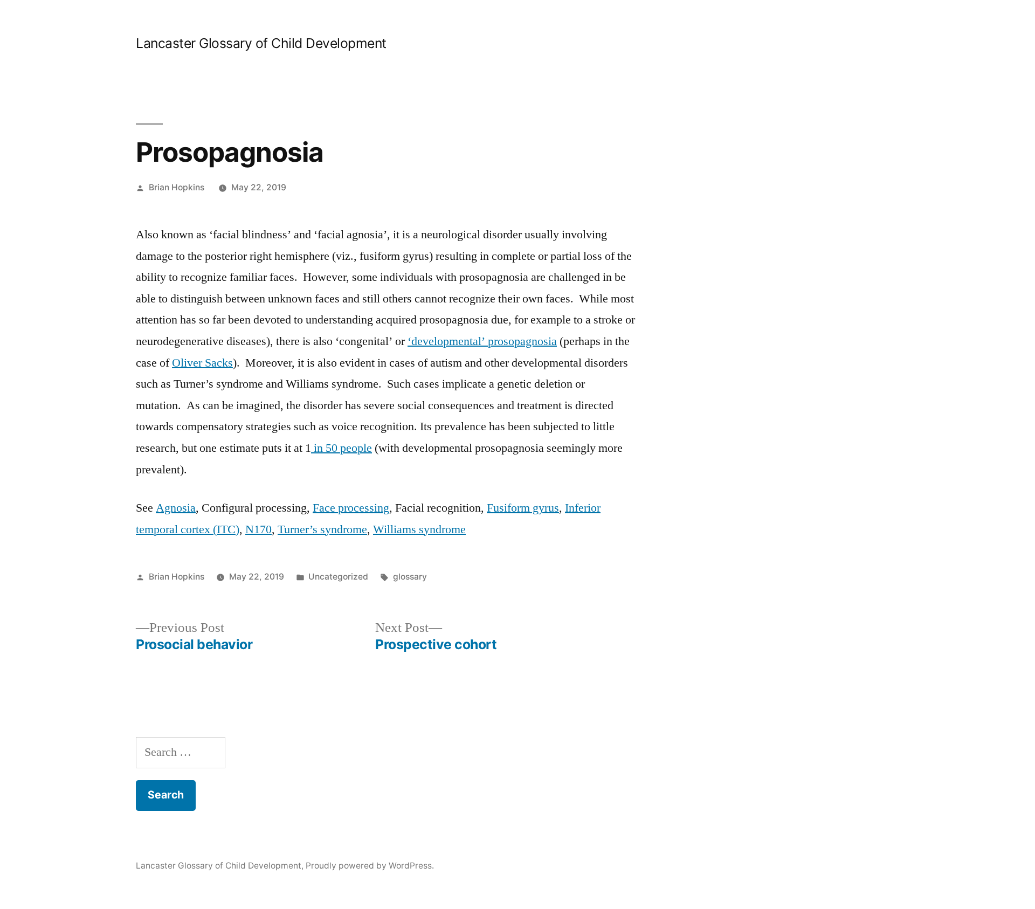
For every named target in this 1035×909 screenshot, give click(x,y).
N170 (258, 529)
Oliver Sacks (202, 362)
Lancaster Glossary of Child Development (261, 43)
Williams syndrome (419, 529)
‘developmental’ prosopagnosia (482, 341)
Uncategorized (338, 576)
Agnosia (176, 507)
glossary (410, 576)
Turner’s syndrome (322, 529)
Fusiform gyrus (523, 507)
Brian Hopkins (176, 187)
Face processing (351, 507)
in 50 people (341, 448)
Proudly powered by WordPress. (370, 865)
